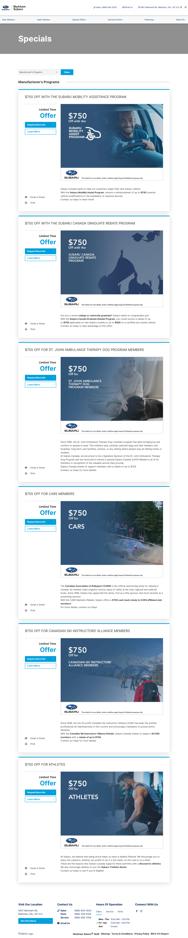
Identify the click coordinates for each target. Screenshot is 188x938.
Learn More (33, 131)
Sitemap (105, 933)
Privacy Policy (141, 933)
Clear (67, 72)
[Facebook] (181, 7)
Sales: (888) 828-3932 (106, 7)
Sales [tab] (99, 911)
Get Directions (28, 920)
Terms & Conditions (122, 933)
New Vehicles (8, 19)
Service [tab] (109, 911)
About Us (180, 19)
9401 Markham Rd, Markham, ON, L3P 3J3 (159, 7)
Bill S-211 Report (160, 933)
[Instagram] (185, 7)
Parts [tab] (120, 911)
